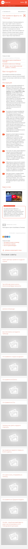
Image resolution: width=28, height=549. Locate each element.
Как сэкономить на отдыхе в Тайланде (11, 333)
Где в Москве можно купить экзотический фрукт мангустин (11, 285)
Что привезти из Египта (9, 379)
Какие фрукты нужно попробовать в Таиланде (11, 60)
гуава (23, 91)
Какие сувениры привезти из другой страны (13, 260)
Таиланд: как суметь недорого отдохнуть (11, 426)
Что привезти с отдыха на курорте (12, 356)
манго (19, 90)
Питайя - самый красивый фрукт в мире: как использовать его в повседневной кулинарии (12, 524)
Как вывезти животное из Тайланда (11, 63)
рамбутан (8, 91)
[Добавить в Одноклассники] (3, 237)
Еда (6, 5)
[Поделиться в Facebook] (7, 237)
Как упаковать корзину (9, 244)
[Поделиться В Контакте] (5, 237)
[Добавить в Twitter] (9, 237)
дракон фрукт (18, 91)
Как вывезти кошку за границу (11, 242)
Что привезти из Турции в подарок (13, 499)
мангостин (8, 92)
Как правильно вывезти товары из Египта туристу (12, 451)
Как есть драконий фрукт (10, 245)
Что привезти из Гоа (8, 402)
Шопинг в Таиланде (8, 309)
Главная (2, 5)
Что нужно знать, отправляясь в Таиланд (12, 475)
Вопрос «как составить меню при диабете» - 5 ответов (13, 66)
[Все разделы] (26, 2)
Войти (22, 2)
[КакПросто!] (5, 2)
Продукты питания (11, 5)
